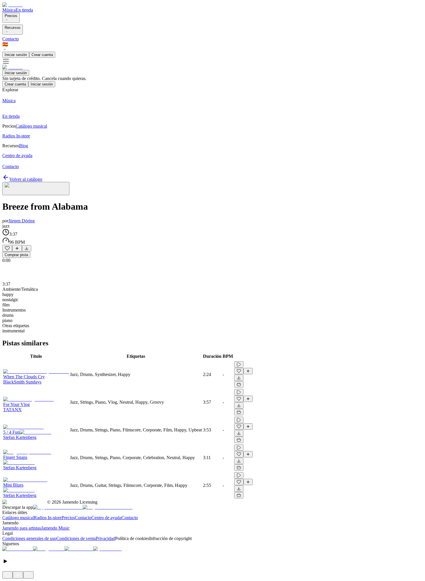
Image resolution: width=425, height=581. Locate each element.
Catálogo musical (18, 517)
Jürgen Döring (21, 220)
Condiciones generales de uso (29, 538)
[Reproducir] (238, 364)
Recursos (13, 27)
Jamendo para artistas (21, 528)
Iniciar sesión (16, 55)
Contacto (10, 38)
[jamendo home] (12, 4)
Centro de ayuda (106, 517)
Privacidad (105, 538)
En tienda (24, 10)
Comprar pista (16, 255)
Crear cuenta (42, 55)
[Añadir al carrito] (238, 384)
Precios (11, 16)
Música (9, 10)
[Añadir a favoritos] (7, 248)
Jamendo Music (55, 528)
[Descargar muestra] (26, 248)
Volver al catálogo (25, 179)
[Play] (35, 188)
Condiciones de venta (76, 538)
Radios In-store (48, 517)
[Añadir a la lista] (17, 248)
